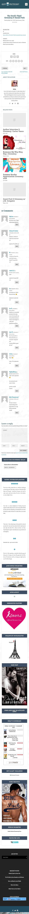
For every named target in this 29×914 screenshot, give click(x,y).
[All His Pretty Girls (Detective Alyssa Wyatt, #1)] (5, 746)
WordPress (22, 908)
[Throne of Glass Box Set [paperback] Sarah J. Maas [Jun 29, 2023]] (5, 738)
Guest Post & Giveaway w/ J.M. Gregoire (14, 200)
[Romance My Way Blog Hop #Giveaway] (14, 143)
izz (10, 288)
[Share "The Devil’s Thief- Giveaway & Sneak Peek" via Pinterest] (17, 56)
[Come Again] (5, 752)
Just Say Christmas (12, 730)
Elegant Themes (12, 908)
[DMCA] (14, 843)
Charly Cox (13, 744)
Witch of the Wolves (14, 885)
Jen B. (10, 308)
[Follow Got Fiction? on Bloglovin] (14, 658)
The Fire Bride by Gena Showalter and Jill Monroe (14, 877)
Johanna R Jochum (13, 231)
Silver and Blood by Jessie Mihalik (14, 881)
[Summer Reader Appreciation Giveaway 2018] (14, 165)
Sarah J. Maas (15, 740)
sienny (10, 354)
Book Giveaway (18, 20)
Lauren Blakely (12, 750)
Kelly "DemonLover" (14, 397)
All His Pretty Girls (12, 743)
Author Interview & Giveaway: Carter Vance (13, 130)
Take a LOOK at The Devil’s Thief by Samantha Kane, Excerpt (14, 35)
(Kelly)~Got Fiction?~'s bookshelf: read (13, 726)
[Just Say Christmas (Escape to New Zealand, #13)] (5, 733)
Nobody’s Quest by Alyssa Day (14, 873)
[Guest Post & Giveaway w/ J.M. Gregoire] (14, 190)
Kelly (9, 20)
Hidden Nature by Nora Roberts (14, 888)
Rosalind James (12, 731)
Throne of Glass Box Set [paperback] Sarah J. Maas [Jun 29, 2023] (12, 737)
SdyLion (11, 216)
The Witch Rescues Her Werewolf (12, 755)
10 (22, 20)
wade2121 (12, 270)
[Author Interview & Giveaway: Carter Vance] (14, 120)
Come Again (12, 749)
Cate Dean (15, 757)
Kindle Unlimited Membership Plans (14, 831)
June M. (11, 332)
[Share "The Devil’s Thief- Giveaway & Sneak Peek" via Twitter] (14, 56)
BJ (9, 252)
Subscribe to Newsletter (11, 464)
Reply (17, 224)
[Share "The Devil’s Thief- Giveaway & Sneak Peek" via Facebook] (11, 56)
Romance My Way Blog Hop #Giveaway (13, 153)
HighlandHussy (12, 372)
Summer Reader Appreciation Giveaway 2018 (13, 176)
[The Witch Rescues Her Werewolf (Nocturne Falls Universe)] (5, 758)
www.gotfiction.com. (11, 913)
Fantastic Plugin (26, 913)
